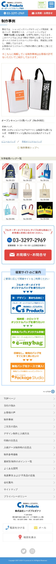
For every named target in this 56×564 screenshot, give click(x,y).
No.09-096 (10, 219)
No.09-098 (44, 200)
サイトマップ (11, 489)
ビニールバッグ (8, 141)
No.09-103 (10, 180)
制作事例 (8, 419)
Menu (51, 6)
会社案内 (8, 482)
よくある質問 (11, 468)
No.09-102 (27, 180)
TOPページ (10, 398)
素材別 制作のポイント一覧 (18, 461)
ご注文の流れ (11, 426)
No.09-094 (44, 219)
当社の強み (9, 405)
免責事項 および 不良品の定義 (19, 475)
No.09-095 (27, 219)
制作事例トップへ (30, 147)
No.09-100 (10, 200)
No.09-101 (44, 180)
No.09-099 (27, 200)
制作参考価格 (11, 454)
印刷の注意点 (11, 440)
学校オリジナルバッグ (32, 141)
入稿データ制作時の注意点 (17, 447)
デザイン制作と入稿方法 (16, 433)
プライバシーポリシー (15, 496)
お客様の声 (9, 412)
